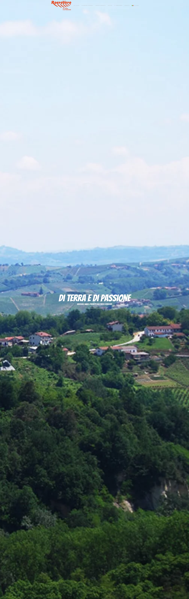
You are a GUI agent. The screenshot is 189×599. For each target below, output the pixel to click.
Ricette (110, 5)
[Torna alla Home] (61, 5)
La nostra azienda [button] (87, 5)
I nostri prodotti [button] (100, 5)
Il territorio (118, 5)
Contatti (127, 5)
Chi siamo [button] (76, 5)
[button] (135, 5)
